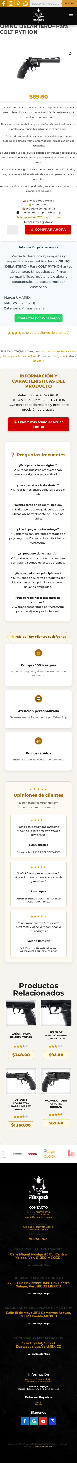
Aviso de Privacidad (44, 1446)
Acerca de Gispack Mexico (38, 1379)
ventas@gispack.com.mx (38, 1217)
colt (54, 356)
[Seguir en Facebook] (25, 1421)
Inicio (39, 1402)
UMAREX (38, 361)
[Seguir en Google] (34, 1421)
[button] (70, 54)
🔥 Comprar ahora (48, 230)
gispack (63, 356)
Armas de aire (51, 351)
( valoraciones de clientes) (47, 333)
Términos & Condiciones (39, 1381)
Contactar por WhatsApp (38, 318)
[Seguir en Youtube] (43, 1421)
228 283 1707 (45, 1214)
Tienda (38, 1404)
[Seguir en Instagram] (52, 1421)
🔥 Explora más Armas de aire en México (38, 424)
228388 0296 (43, 1212)
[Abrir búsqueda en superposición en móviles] (53, 3)
